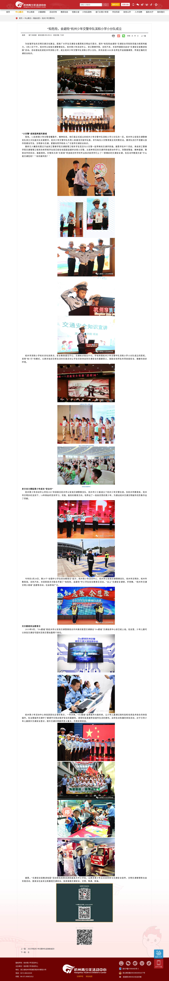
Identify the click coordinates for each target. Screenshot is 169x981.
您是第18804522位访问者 (132, 977)
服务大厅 (115, 4)
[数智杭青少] (121, 963)
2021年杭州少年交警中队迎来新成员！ (42, 949)
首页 (8, 12)
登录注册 (125, 4)
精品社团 (36, 18)
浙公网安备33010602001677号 (134, 973)
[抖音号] (151, 5)
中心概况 (27, 18)
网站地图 (89, 976)
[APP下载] (133, 4)
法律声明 (80, 976)
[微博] (142, 4)
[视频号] (146, 5)
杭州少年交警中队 (48, 18)
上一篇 (143, 36)
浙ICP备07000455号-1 (130, 969)
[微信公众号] (137, 4)
